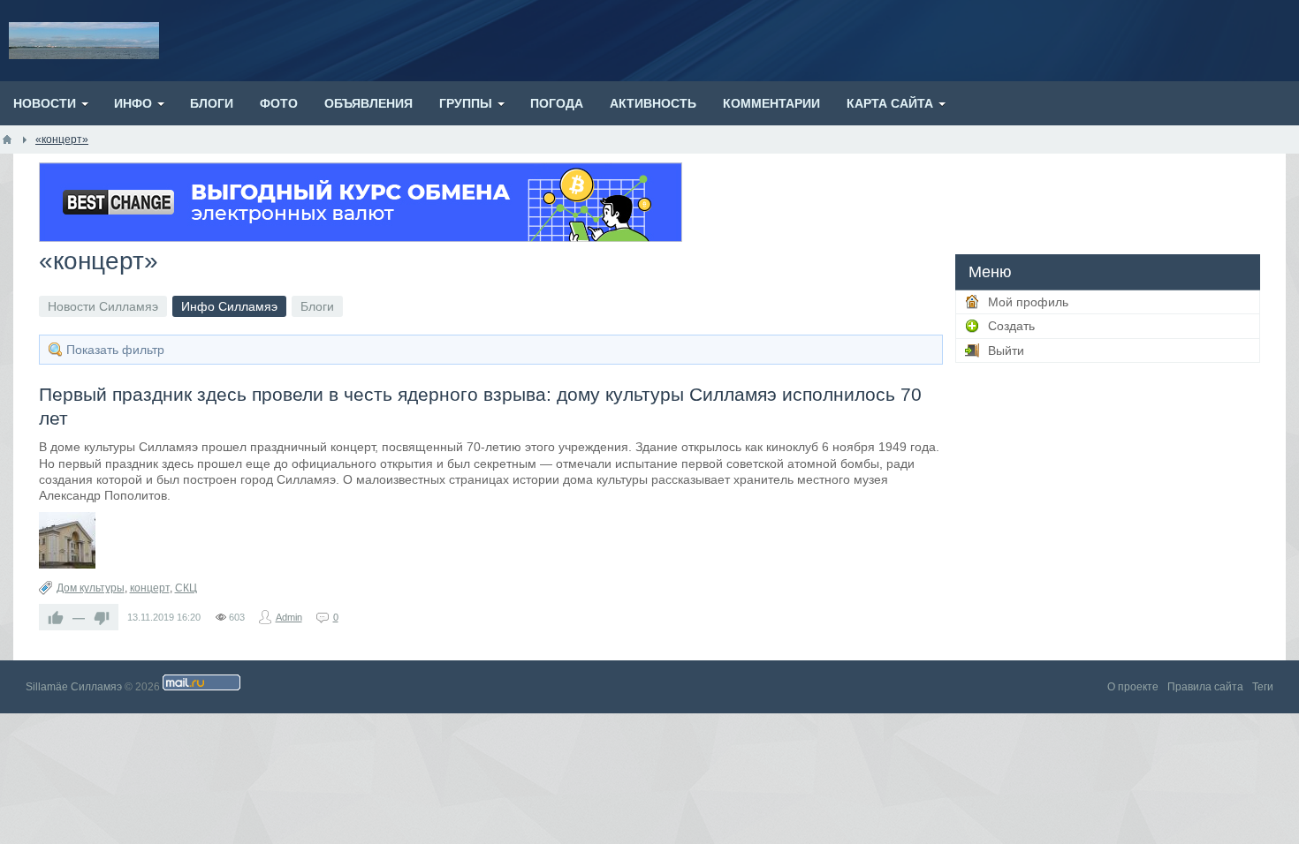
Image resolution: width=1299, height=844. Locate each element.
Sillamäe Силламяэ (74, 687)
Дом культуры (91, 588)
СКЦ (186, 588)
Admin (289, 617)
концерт (150, 588)
